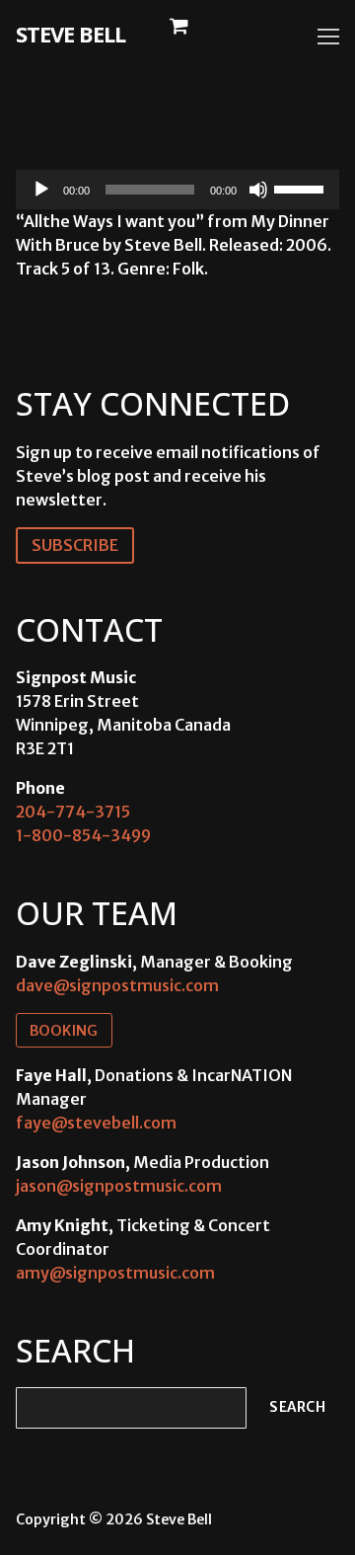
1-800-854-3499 (83, 835)
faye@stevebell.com (96, 1122)
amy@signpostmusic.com (115, 1273)
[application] (177, 189)
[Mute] (258, 189)
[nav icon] (328, 36)
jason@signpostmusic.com (119, 1186)
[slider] (301, 187)
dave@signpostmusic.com (117, 985)
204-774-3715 (73, 811)
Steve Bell (70, 33)
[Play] (41, 189)
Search (297, 1407)
